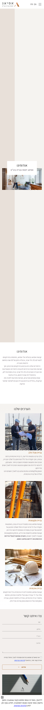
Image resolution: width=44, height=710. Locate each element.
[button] (2, 697)
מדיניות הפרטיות (19, 660)
